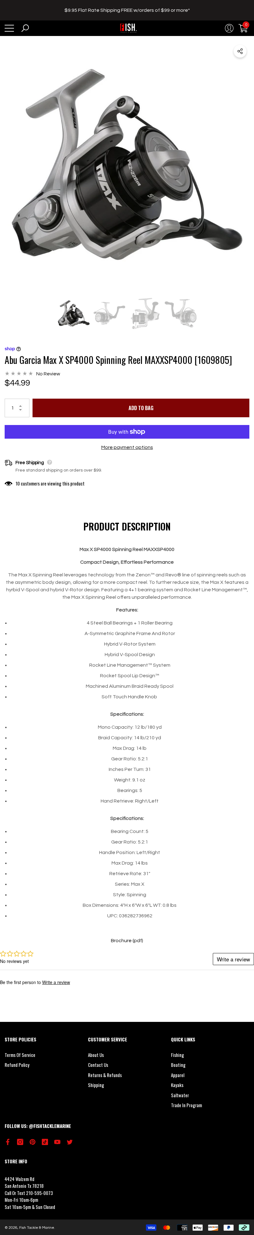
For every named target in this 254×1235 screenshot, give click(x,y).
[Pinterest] (32, 1142)
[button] (25, 28)
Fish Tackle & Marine (36, 1228)
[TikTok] (45, 1142)
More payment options (127, 447)
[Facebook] (8, 1142)
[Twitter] (70, 1142)
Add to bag (141, 408)
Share (240, 51)
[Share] (240, 51)
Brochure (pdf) (127, 940)
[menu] (9, 28)
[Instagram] (20, 1142)
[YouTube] (57, 1142)
